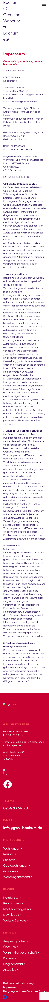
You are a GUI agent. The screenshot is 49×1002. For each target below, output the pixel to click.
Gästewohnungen (15, 865)
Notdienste (10, 898)
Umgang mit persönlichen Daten (25, 991)
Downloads (11, 915)
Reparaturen (12, 903)
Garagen (9, 871)
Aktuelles (9, 970)
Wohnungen (11, 848)
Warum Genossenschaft (20, 952)
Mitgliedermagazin (16, 909)
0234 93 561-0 (15, 808)
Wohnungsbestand (16, 877)
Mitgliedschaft (13, 964)
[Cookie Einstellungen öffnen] (5, 996)
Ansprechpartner (14, 941)
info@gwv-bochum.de (22, 827)
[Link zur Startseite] (11, 5)
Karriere (8, 958)
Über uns (9, 947)
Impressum (10, 987)
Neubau (8, 854)
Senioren (9, 860)
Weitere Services (14, 920)
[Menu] (44, 5)
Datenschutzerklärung (18, 983)
